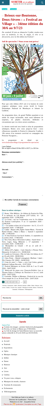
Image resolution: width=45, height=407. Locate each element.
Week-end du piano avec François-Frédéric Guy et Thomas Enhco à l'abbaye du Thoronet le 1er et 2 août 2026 (22, 272)
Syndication (19, 404)
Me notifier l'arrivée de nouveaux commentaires (22, 200)
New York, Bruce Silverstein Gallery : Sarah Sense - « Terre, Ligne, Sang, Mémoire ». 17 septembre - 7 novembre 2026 (22, 242)
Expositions (10, 285)
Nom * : (4, 155)
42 (25, 282)
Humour (37, 285)
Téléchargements (29, 289)
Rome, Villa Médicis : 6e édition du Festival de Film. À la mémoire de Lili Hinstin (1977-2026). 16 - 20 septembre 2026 (22, 215)
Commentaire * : (8, 177)
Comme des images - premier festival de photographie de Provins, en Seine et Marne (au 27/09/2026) (22, 328)
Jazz (41, 285)
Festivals (13, 9)
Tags (39, 404)
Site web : (5, 169)
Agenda (22, 321)
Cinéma (8, 287)
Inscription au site (31, 404)
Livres (3, 287)
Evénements (21, 289)
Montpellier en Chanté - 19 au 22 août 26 (23, 246)
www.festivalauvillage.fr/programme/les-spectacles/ (20, 142)
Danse (33, 285)
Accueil (4, 9)
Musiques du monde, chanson (29, 287)
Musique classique (22, 285)
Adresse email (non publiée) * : (13, 162)
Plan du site (8, 404)
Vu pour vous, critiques (16, 287)
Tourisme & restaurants (12, 385)
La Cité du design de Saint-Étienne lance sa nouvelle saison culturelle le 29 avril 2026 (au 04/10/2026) (22, 332)
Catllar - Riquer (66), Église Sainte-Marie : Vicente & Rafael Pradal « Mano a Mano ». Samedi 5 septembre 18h (22, 232)
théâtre (28, 285)
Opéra (15, 285)
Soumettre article (22, 316)
